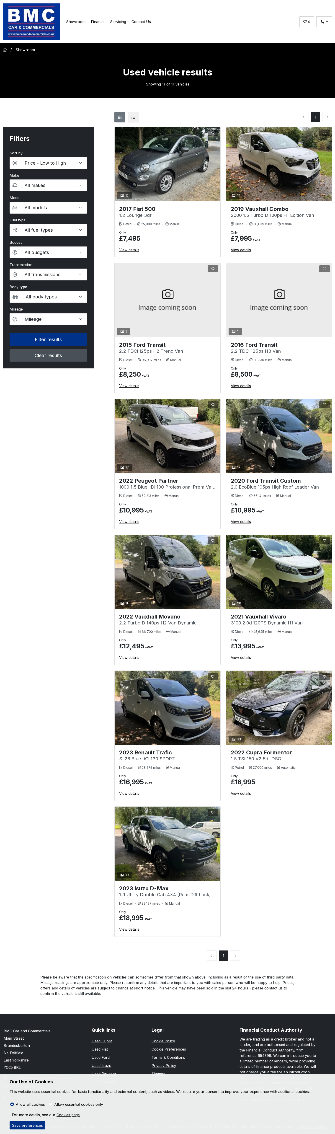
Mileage (16, 309)
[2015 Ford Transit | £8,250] (167, 300)
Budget (16, 242)
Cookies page (68, 1115)
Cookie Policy (163, 1041)
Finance (98, 21)
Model (15, 197)
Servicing (118, 21)
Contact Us (141, 21)
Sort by (16, 153)
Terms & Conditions (168, 1057)
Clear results (48, 355)
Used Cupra (102, 1041)
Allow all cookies (30, 1104)
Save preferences (27, 1125)
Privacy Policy (164, 1065)
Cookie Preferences (169, 1049)
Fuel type (18, 220)
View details (129, 250)
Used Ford (101, 1057)
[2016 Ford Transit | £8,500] (279, 300)
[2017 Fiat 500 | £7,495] (167, 164)
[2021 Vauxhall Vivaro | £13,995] (279, 572)
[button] (48, 252)
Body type (18, 287)
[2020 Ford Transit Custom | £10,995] (279, 436)
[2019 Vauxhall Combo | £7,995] (279, 164)
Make (14, 175)
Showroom (75, 21)
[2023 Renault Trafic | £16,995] (167, 708)
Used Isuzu (101, 1065)
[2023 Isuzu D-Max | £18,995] (167, 844)
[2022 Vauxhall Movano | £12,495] (167, 572)
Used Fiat (100, 1049)
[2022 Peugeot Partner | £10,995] (167, 436)
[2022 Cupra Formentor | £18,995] (279, 708)
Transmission (21, 264)
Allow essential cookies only (78, 1104)
